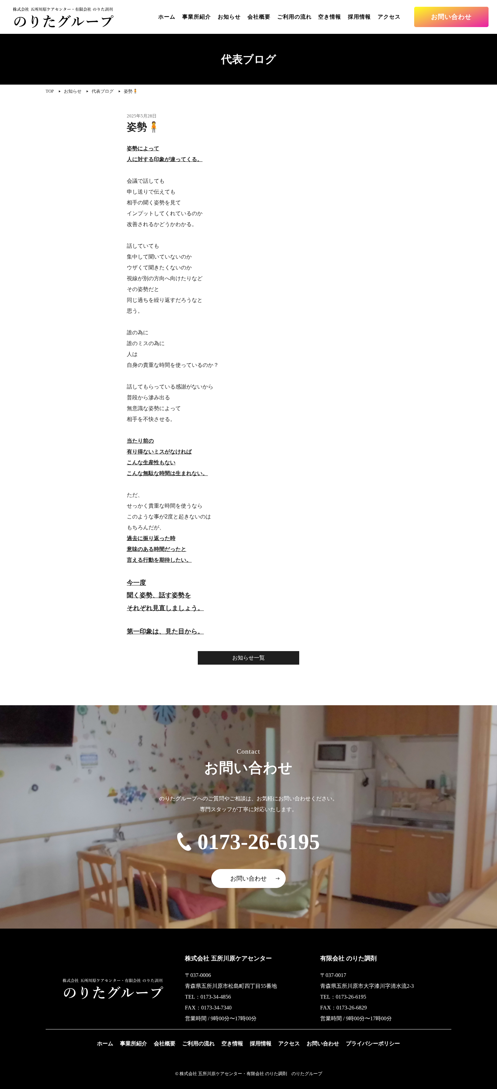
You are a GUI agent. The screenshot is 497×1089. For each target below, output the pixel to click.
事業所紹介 (196, 17)
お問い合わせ (451, 16)
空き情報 (329, 17)
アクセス (389, 17)
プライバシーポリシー (373, 1043)
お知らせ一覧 (248, 658)
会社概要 (258, 17)
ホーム (166, 17)
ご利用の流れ (294, 17)
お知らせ (229, 17)
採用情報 (359, 17)
